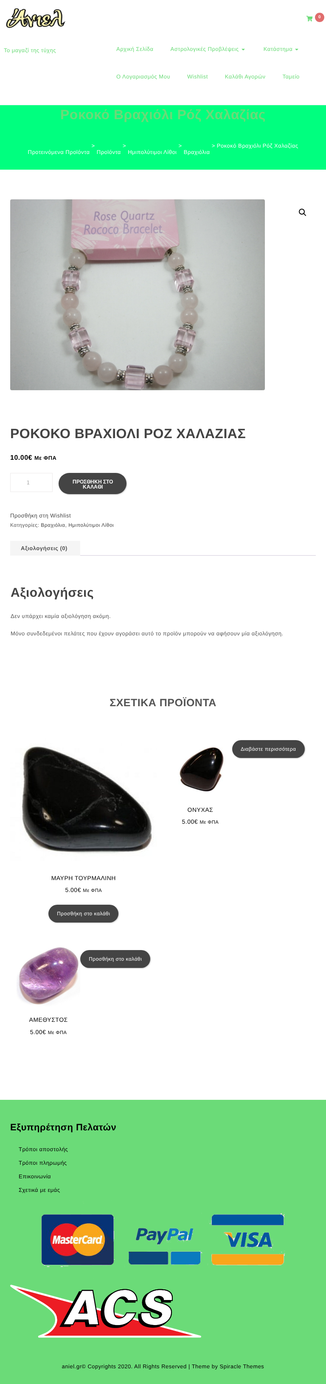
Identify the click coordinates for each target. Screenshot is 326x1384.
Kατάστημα (278, 49)
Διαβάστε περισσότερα (268, 749)
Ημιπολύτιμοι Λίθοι (91, 525)
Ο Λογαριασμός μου (143, 76)
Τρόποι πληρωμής (43, 1163)
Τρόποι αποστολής (43, 1149)
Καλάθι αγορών (245, 76)
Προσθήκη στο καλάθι (93, 484)
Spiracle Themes (242, 1366)
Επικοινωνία (35, 1176)
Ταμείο (290, 76)
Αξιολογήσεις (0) (44, 548)
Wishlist (197, 76)
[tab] (44, 548)
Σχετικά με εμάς (39, 1190)
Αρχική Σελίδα (135, 49)
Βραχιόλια (53, 525)
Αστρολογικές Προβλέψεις (206, 49)
